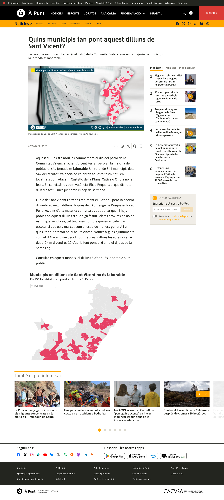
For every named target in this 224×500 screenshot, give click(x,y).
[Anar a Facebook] (19, 455)
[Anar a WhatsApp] (66, 455)
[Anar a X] (26, 455)
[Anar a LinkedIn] (86, 455)
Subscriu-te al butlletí (66, 473)
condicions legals (179, 216)
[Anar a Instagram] (32, 455)
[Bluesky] (201, 23)
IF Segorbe (13, 3)
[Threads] (208, 23)
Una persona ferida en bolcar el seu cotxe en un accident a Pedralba (87, 411)
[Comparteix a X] (128, 146)
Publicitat (60, 468)
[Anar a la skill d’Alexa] (153, 456)
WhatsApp (170, 3)
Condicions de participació (30, 479)
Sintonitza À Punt (140, 468)
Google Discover (154, 3)
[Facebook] (177, 23)
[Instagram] (189, 23)
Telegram (183, 3)
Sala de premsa (101, 468)
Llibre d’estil (177, 473)
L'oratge (89, 3)
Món (99, 23)
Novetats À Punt (104, 3)
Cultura (88, 23)
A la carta (108, 13)
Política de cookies (141, 479)
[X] (183, 23)
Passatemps (137, 3)
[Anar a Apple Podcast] (79, 455)
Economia (75, 23)
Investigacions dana (72, 3)
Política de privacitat (104, 479)
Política (39, 23)
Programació (131, 13)
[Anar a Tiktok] (39, 455)
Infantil (156, 13)
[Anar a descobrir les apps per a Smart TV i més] (173, 456)
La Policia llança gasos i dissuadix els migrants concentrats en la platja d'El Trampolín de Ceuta (36, 413)
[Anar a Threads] (59, 455)
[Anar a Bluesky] (52, 455)
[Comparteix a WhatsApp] (122, 146)
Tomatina (55, 3)
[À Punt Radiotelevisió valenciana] (33, 491)
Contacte (21, 468)
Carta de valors (139, 473)
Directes (211, 13)
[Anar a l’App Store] (136, 456)
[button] (99, 430)
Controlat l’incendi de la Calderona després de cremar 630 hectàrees (186, 411)
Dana (63, 23)
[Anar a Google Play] (114, 456)
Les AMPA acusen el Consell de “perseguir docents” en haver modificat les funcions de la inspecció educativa (134, 415)
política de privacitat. (169, 219)
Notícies (57, 13)
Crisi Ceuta (27, 3)
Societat (52, 23)
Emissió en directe (179, 468)
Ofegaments (42, 3)
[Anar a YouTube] (45, 455)
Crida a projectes (102, 473)
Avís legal (60, 479)
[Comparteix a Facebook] (135, 146)
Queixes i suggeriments (28, 473)
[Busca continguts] (184, 13)
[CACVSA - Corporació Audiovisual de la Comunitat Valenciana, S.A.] (185, 491)
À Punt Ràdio (121, 3)
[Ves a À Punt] (30, 13)
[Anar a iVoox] (72, 455)
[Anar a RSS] (92, 455)
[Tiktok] (195, 23)
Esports (73, 13)
